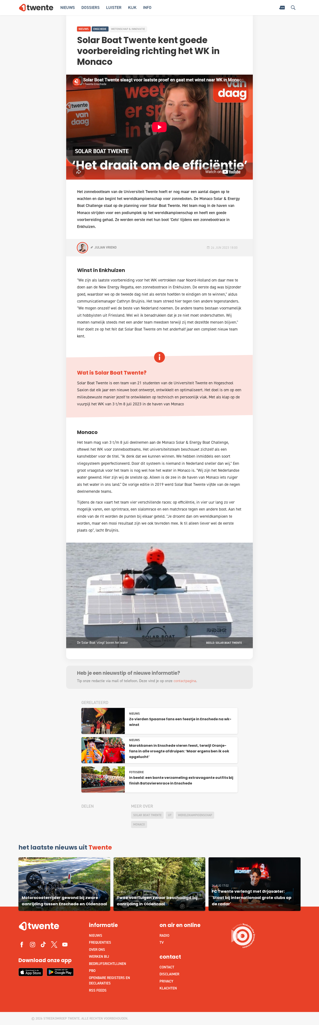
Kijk (132, 7)
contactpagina (185, 680)
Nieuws (67, 7)
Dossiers (90, 7)
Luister (114, 7)
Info (147, 7)
